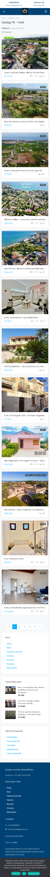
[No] (47, 867)
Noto (9, 648)
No (24, 873)
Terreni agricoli (13, 741)
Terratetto (11, 745)
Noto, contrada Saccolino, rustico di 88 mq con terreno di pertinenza (31, 689)
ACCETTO (16, 873)
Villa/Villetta (12, 737)
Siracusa (10, 664)
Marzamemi (12, 668)
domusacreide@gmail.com (14, 5)
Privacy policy (34, 873)
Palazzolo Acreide (14, 652)
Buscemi (10, 660)
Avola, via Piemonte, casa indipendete (21, 317)
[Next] (40, 626)
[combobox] (19, 28)
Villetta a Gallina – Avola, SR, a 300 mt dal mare (25, 219)
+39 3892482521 (14, 825)
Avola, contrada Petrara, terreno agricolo (23, 170)
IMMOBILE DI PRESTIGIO (38, 475)
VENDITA (43, 38)
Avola (9, 644)
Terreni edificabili (14, 753)
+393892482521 (14, 2)
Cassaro (10, 656)
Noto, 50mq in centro (14, 558)
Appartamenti (12, 749)
